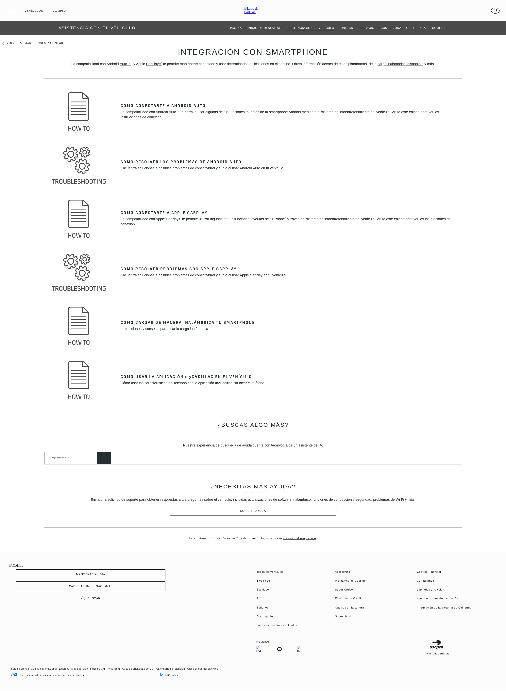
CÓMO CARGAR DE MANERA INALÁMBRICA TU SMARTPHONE (188, 323)
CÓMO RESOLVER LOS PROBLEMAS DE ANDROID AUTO (181, 162)
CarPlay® (154, 64)
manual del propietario (299, 538)
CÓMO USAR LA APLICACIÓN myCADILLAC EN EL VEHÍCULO (187, 377)
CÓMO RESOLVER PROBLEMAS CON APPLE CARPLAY (179, 269)
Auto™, (126, 64)
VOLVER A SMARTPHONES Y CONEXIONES (39, 43)
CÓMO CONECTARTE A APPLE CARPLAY (164, 213)
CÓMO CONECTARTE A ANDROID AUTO (163, 106)
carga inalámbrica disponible (400, 64)
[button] (126, 64)
